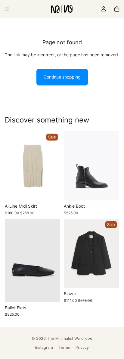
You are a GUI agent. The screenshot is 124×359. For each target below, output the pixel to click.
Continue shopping (62, 76)
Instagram (44, 347)
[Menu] (7, 9)
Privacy (82, 347)
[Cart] (116, 9)
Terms (64, 347)
